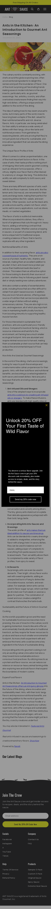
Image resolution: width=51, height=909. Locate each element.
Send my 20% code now (25, 499)
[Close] (47, 405)
